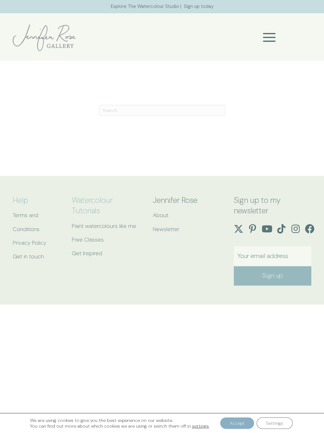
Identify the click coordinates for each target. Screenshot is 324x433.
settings (200, 426)
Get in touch (28, 256)
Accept (237, 423)
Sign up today (199, 6)
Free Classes (88, 239)
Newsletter (166, 229)
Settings (274, 423)
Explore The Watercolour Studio (145, 6)
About (160, 215)
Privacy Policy (29, 243)
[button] (268, 37)
